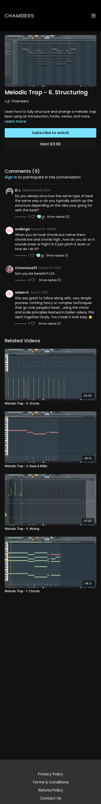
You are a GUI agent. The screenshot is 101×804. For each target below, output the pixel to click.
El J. (18, 190)
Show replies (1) (57, 255)
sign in (11, 177)
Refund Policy (50, 790)
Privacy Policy (50, 774)
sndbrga (22, 229)
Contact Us (50, 798)
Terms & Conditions (50, 782)
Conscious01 (26, 267)
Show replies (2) (58, 217)
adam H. (22, 292)
